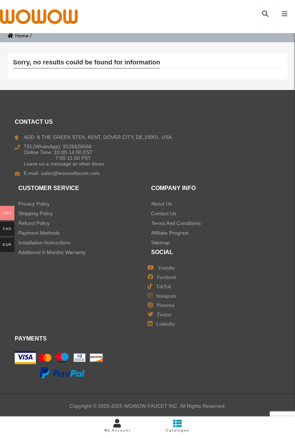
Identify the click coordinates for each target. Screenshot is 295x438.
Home (22, 36)
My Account (117, 430)
